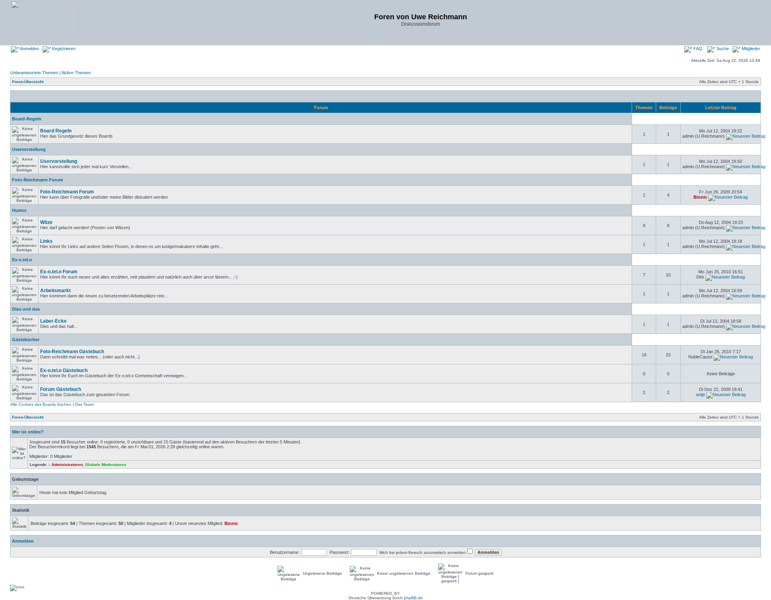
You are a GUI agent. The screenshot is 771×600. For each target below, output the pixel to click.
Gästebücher (25, 339)
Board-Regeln (26, 118)
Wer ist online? (28, 431)
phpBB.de (413, 598)
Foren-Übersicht (27, 81)
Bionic (700, 197)
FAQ (697, 48)
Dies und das (26, 309)
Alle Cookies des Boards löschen (40, 404)
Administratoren (67, 464)
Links (46, 241)
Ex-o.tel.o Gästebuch (64, 370)
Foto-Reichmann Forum (37, 179)
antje (700, 394)
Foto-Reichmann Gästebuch (72, 351)
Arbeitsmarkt (55, 290)
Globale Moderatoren (105, 464)
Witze (46, 222)
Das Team (84, 404)
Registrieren (63, 48)
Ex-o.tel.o (22, 259)
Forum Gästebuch (60, 389)
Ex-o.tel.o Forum (59, 272)
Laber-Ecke (53, 321)
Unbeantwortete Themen (34, 72)
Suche (722, 48)
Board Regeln (55, 131)
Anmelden (29, 48)
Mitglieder (750, 48)
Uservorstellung (29, 149)
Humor (19, 210)
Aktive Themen (76, 72)
